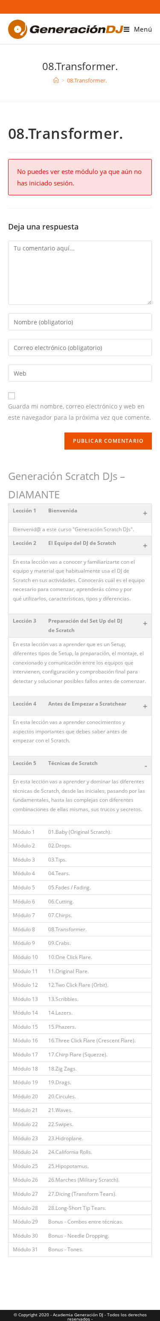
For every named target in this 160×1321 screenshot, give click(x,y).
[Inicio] (56, 80)
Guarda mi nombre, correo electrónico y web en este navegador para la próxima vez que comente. (79, 411)
